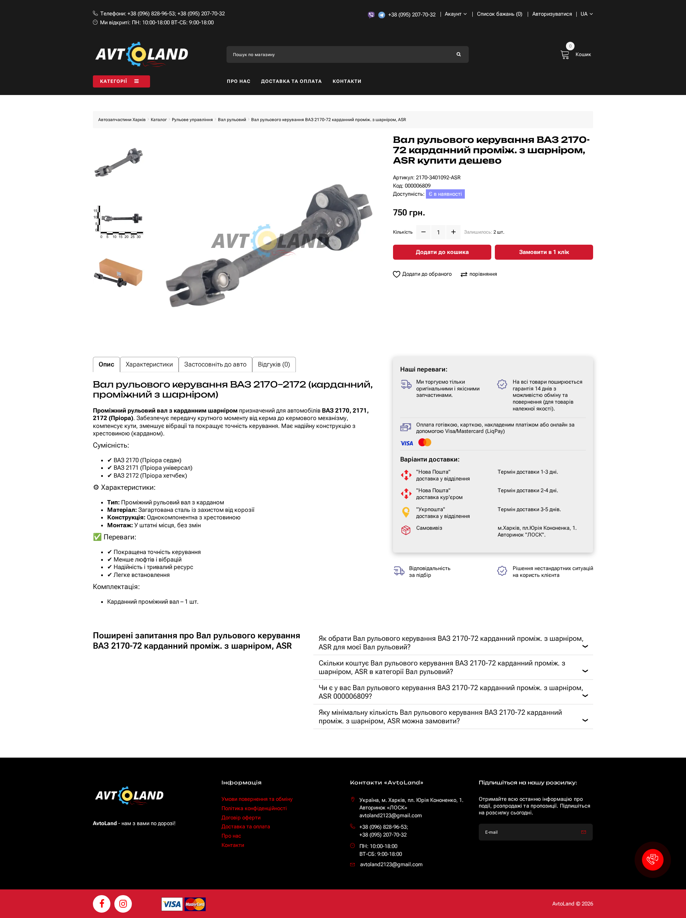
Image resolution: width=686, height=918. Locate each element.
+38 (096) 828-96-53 (151, 13)
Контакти (347, 81)
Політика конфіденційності (254, 808)
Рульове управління (192, 119)
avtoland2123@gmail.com (391, 864)
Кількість (403, 232)
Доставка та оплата (291, 81)
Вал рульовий (232, 119)
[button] (652, 859)
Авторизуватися (552, 13)
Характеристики (149, 364)
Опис (106, 364)
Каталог (159, 119)
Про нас (238, 81)
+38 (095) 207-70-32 (201, 13)
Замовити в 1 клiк (544, 252)
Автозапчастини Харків (122, 119)
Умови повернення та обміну (257, 799)
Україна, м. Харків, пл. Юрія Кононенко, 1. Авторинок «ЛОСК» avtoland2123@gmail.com (411, 808)
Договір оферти (241, 817)
